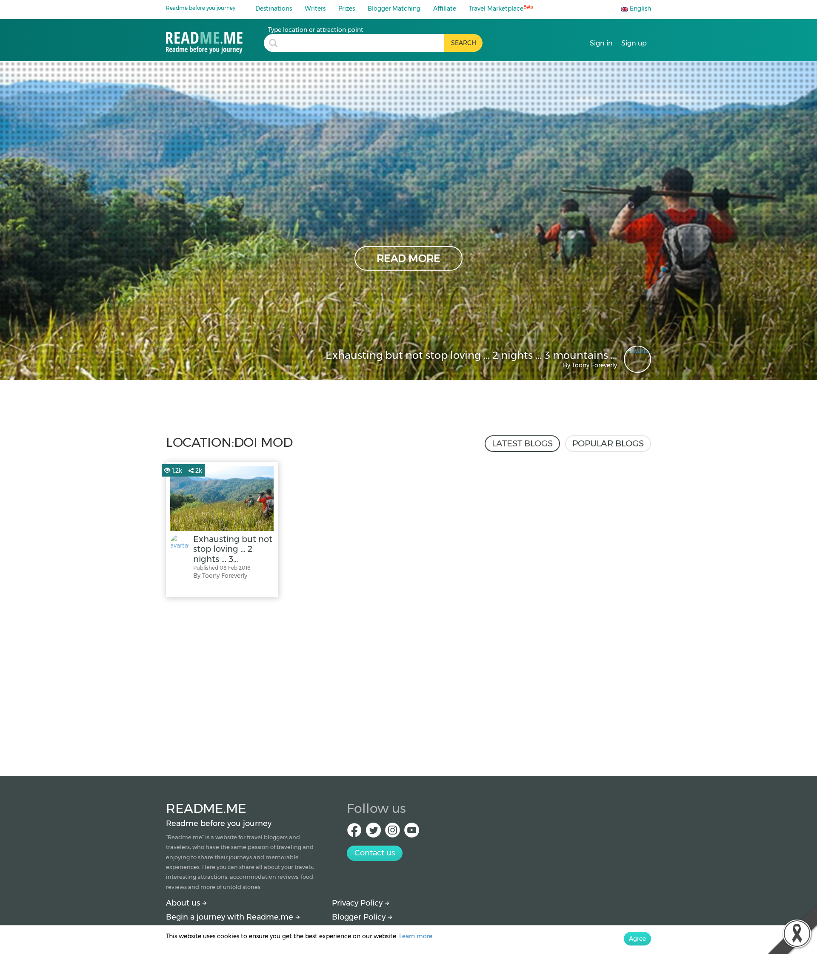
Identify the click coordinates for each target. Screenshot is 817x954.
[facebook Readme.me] (354, 833)
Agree (637, 939)
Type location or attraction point (315, 30)
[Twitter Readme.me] (373, 833)
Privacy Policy (358, 903)
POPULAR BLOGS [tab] (608, 443)
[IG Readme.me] (392, 833)
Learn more (415, 936)
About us (184, 903)
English (639, 8)
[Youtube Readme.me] (411, 833)
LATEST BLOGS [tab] (522, 443)
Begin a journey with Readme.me (230, 917)
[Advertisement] (408, 684)
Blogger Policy (360, 917)
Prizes (346, 8)
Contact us (374, 852)
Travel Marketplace (501, 8)
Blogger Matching (394, 8)
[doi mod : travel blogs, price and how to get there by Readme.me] (215, 40)
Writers (315, 8)
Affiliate (444, 8)
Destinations (273, 8)
